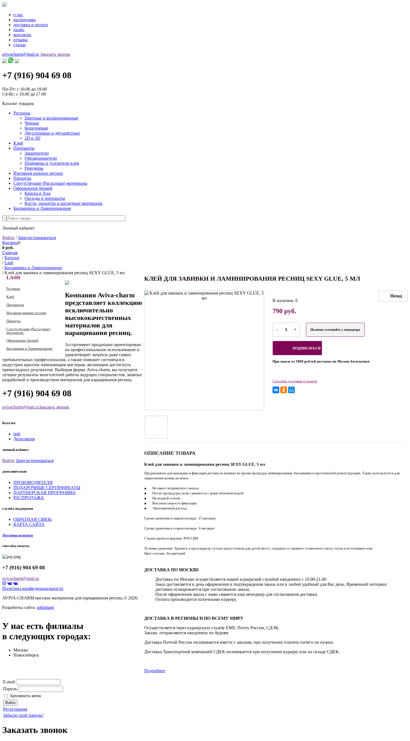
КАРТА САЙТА (29, 524)
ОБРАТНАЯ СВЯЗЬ (32, 519)
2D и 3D (32, 138)
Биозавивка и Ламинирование (42, 208)
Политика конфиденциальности (32, 588)
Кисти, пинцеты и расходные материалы (63, 203)
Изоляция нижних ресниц (38, 173)
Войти (8, 237)
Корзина (10, 242)
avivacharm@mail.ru (20, 54)
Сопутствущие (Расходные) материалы (50, 183)
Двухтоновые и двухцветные (52, 133)
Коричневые (36, 128)
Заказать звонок (55, 54)
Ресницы (21, 113)
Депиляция (24, 438)
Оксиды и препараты (45, 198)
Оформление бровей (32, 188)
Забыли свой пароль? (23, 715)
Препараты (24, 148)
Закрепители (37, 153)
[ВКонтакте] (275, 390)
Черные (32, 123)
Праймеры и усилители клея (52, 163)
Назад (396, 295)
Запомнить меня (25, 695)
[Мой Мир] (291, 390)
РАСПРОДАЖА (28, 497)
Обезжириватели (41, 158)
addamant (45, 607)
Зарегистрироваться (37, 237)
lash (16, 433)
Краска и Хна (37, 193)
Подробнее (154, 670)
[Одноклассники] (283, 390)
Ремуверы (34, 168)
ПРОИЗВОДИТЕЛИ (33, 482)
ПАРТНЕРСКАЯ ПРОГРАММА (44, 492)
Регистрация (15, 709)
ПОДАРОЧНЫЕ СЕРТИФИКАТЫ (46, 487)
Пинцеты (22, 178)
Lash (13, 277)
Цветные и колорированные (51, 118)
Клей (18, 143)
